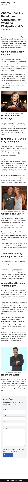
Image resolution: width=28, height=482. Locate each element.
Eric (4, 29)
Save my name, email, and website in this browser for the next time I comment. (13, 450)
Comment (6, 428)
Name (5, 409)
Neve (7, 480)
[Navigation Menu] (25, 3)
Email (4, 415)
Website (5, 421)
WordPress (19, 480)
